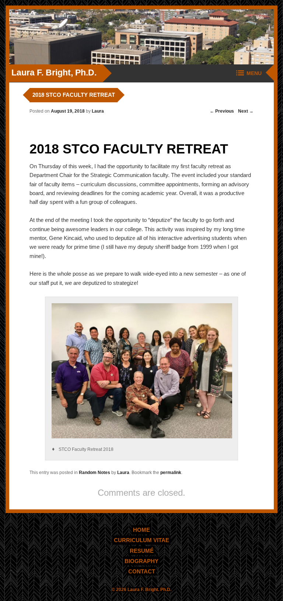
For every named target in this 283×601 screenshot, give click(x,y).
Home (141, 530)
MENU (254, 73)
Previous (222, 111)
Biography (141, 561)
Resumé (142, 550)
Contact (141, 571)
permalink (170, 472)
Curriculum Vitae (141, 540)
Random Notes (94, 472)
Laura (98, 111)
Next (246, 111)
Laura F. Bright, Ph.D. (54, 72)
